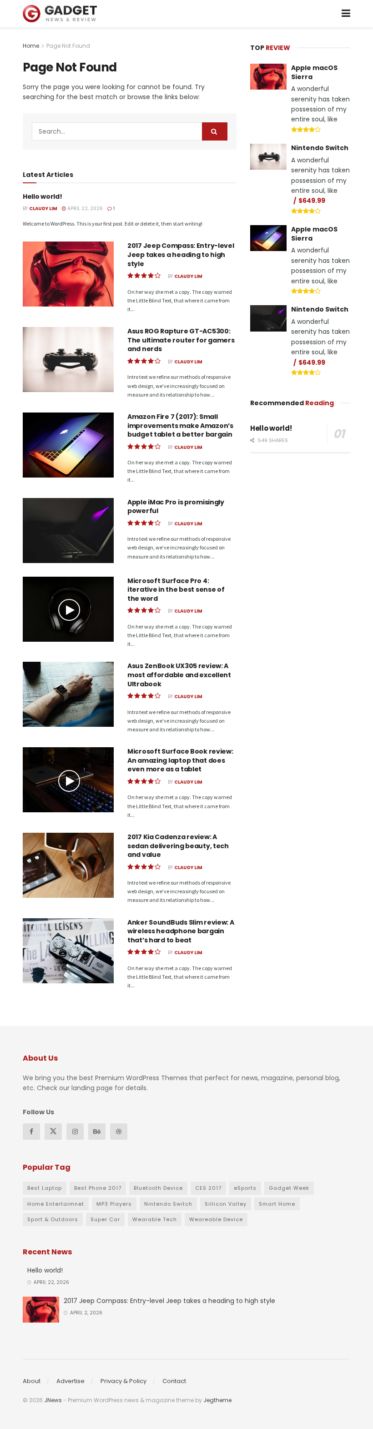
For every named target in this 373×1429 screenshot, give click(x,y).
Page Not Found (68, 46)
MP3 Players (114, 1204)
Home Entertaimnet (55, 1204)
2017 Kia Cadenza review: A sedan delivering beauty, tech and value (178, 845)
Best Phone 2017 (97, 1188)
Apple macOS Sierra (314, 72)
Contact (174, 1381)
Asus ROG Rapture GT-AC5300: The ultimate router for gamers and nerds (181, 340)
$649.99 (311, 200)
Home (31, 46)
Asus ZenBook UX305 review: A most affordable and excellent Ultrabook (179, 674)
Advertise (70, 1381)
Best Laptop (44, 1188)
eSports (245, 1188)
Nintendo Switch (319, 147)
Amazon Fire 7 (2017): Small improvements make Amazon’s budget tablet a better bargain (180, 425)
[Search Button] (214, 131)
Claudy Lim (43, 208)
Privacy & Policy (123, 1381)
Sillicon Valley (226, 1204)
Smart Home (277, 1204)
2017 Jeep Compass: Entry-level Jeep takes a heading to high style (180, 254)
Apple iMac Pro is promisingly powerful (175, 507)
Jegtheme (217, 1400)
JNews (53, 1400)
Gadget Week (289, 1188)
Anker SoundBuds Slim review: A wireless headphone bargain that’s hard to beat (180, 931)
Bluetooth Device (158, 1188)
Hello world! (42, 196)
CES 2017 (208, 1188)
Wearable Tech (154, 1219)
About (31, 1381)
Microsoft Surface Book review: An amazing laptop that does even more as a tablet (180, 760)
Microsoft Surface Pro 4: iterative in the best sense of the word (176, 589)
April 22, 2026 (84, 208)
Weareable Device (216, 1219)
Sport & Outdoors (52, 1219)
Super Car (105, 1219)
